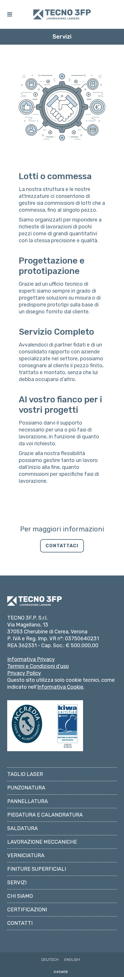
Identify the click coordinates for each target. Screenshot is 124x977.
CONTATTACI (62, 545)
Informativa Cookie (60, 687)
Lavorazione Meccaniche (42, 842)
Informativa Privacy (31, 659)
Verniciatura (25, 855)
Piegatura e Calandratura (45, 815)
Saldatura (22, 828)
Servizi (17, 882)
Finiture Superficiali (36, 869)
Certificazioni (27, 909)
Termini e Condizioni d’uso (38, 666)
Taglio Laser (25, 774)
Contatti (20, 923)
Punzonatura (26, 788)
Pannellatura (27, 801)
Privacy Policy (24, 673)
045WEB (61, 972)
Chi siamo (20, 896)
